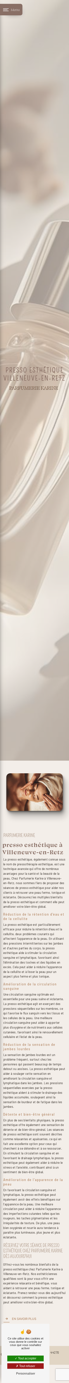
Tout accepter (26, 1358)
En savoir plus (24, 1319)
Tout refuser (26, 1366)
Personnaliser (25, 1373)
